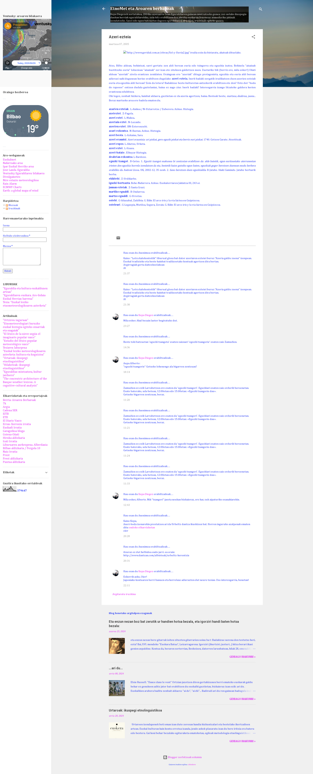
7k (4, 403)
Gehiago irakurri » (242, 657)
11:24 (126, 455)
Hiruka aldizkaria (14, 438)
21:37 (126, 273)
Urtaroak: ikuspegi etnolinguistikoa (135, 710)
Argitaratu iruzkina (124, 594)
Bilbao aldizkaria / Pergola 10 (21, 448)
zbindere (192, 764)
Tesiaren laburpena (15, 347)
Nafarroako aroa (13, 163)
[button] (253, 37)
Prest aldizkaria (13, 458)
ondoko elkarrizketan (142, 527)
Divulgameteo (11, 177)
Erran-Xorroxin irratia (17, 424)
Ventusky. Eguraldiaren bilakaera (23, 173)
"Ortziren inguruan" (15, 320)
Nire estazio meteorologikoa (21, 180)
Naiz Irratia (10, 451)
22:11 (126, 585)
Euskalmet (9, 159)
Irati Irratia (10, 441)
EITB (6, 414)
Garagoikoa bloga (13, 431)
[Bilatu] (260, 9)
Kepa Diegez (145, 315)
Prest (6, 455)
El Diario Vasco (12, 420)
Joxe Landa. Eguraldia (16, 170)
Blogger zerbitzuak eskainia (184, 757)
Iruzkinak (14, 208)
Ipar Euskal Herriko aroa (18, 166)
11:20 (126, 400)
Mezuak (13, 205)
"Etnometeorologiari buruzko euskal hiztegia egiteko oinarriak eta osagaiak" (24, 327)
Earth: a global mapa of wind (20, 190)
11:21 (126, 427)
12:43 (126, 505)
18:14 (126, 372)
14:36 (126, 347)
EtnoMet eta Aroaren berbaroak (142, 9)
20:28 (126, 536)
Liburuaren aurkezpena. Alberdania (25, 445)
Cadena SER (10, 410)
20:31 (126, 560)
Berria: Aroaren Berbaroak (19, 400)
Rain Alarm (10, 183)
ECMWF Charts (12, 187)
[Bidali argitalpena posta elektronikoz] (118, 239)
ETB (5, 417)
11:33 (126, 483)
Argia (6, 407)
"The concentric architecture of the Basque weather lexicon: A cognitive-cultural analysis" (25, 382)
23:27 (126, 326)
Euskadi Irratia (12, 427)
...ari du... (116, 668)
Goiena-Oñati (11, 434)
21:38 (126, 304)
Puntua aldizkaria (14, 462)
